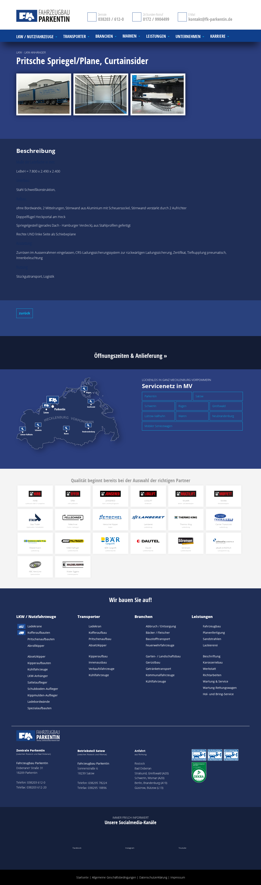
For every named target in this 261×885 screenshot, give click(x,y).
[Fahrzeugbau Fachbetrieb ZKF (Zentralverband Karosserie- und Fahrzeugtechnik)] (199, 755)
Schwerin (150, 406)
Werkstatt (209, 669)
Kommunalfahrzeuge (160, 675)
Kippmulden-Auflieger (43, 695)
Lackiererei (210, 645)
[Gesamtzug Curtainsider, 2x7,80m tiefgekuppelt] (43, 94)
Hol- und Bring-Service (218, 694)
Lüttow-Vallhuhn (155, 416)
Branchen (144, 616)
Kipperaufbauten (39, 663)
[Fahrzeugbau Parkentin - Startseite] (45, 16)
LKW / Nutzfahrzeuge (36, 616)
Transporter (88, 616)
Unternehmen (188, 36)
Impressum (177, 877)
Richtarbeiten (212, 675)
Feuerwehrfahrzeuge (160, 645)
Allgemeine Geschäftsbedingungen (114, 877)
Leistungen (202, 616)
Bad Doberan (143, 768)
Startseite (82, 877)
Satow (199, 396)
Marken (130, 36)
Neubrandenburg (223, 416)
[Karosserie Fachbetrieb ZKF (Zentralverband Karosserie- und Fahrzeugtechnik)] (231, 755)
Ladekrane (35, 626)
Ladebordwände (39, 702)
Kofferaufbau (98, 633)
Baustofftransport (158, 639)
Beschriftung (211, 656)
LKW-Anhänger (38, 676)
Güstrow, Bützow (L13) (149, 788)
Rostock (140, 763)
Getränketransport (158, 669)
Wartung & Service (215, 681)
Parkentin (151, 396)
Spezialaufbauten (40, 708)
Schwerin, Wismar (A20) (149, 778)
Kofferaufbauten (39, 633)
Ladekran (95, 626)
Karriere (218, 36)
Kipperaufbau (98, 656)
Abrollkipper (36, 646)
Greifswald (219, 406)
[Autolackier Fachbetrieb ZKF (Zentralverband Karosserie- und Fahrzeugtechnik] (215, 755)
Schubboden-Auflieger (43, 689)
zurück (24, 313)
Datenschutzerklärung (153, 877)
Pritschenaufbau (100, 639)
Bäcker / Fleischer (158, 633)
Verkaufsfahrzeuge (101, 669)
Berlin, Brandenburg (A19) (151, 783)
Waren (182, 416)
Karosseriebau (213, 662)
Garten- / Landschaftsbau (163, 656)
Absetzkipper (36, 656)
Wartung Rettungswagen (220, 688)
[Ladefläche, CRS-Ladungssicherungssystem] (100, 94)
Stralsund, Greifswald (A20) (152, 773)
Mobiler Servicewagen (158, 426)
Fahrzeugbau (212, 626)
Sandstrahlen (212, 639)
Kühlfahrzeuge (38, 669)
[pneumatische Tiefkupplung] (157, 94)
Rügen (182, 406)
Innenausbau (98, 662)
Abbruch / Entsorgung (161, 626)
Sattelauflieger (37, 682)
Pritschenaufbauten (41, 639)
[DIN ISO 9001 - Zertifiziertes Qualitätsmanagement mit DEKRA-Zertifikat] (199, 773)
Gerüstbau (153, 662)
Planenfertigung (214, 633)
